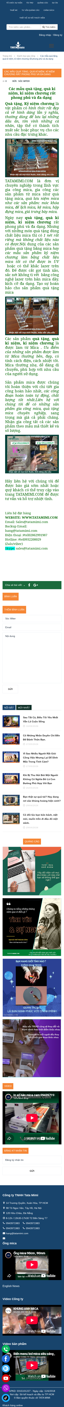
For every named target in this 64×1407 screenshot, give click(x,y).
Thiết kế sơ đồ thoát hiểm (32, 18)
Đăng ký (57, 35)
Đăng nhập (45, 35)
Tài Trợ (29, 3)
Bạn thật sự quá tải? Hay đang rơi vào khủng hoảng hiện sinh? (42, 798)
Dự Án (55, 3)
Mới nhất (24, 707)
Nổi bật (9, 707)
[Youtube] (6, 1378)
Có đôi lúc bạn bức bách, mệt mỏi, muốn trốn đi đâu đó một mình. (40, 818)
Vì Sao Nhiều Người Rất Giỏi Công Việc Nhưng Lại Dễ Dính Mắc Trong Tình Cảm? (40, 757)
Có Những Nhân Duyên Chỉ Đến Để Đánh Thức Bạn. (41, 737)
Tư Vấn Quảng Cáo (30, 10)
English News (11, 1286)
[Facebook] (6, 1358)
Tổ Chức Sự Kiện (14, 3)
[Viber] (6, 1388)
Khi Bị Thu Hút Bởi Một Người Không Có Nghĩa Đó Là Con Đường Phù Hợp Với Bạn (40, 779)
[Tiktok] (6, 1398)
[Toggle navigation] (51, 45)
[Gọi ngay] (6, 1349)
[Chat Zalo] (6, 1368)
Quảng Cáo (42, 3)
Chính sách (49, 10)
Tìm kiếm (50, 27)
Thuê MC (14, 10)
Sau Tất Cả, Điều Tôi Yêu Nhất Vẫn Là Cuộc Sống (40, 719)
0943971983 (13, 1223)
